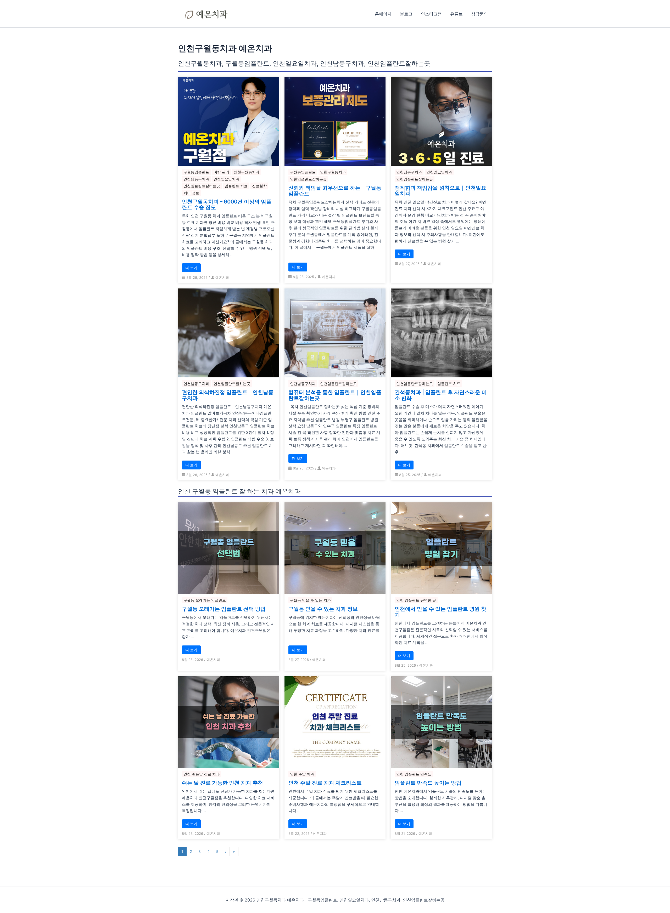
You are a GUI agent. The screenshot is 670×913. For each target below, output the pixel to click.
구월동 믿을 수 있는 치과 (310, 600)
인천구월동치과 (246, 172)
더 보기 (191, 267)
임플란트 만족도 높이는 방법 (428, 783)
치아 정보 (191, 193)
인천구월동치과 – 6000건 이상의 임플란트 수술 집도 (226, 204)
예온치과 (222, 277)
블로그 (406, 13)
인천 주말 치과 (302, 774)
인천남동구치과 (196, 179)
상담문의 (479, 13)
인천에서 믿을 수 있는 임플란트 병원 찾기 (440, 611)
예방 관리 (221, 172)
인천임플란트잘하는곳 (201, 186)
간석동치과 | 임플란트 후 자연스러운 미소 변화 (441, 395)
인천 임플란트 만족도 (413, 774)
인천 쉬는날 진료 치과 (201, 774)
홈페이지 (383, 13)
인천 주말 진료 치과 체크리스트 (325, 783)
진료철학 (259, 186)
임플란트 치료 (236, 186)
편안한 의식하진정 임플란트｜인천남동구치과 (227, 395)
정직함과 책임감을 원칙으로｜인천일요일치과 (440, 190)
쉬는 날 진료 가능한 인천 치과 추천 (222, 783)
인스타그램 (431, 13)
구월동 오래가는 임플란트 (204, 600)
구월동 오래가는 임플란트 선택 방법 (224, 609)
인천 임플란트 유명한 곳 (416, 600)
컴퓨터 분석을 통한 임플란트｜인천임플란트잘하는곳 (334, 395)
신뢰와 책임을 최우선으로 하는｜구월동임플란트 (334, 190)
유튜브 (456, 13)
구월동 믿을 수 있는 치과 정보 (323, 609)
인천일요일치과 (226, 179)
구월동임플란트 (196, 172)
